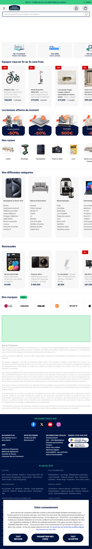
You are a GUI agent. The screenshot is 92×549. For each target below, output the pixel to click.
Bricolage (24, 159)
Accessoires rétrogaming (11, 477)
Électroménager (63, 201)
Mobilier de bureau (37, 224)
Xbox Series (37, 477)
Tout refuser (18, 537)
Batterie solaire (75, 493)
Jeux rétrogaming (19, 479)
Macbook (87, 208)
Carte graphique (37, 489)
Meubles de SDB (36, 227)
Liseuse (6, 224)
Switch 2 (22, 475)
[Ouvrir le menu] (4, 8)
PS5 (3, 475)
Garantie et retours (9, 454)
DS (42, 475)
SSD (3, 493)
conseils (21, 402)
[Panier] (85, 8)
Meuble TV (34, 211)
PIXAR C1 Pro (9, 90)
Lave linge (60, 208)
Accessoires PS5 (33, 475)
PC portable (6, 489)
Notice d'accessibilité (54, 455)
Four (58, 219)
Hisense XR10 (36, 274)
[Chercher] (86, 14)
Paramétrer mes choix (45, 537)
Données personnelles (54, 443)
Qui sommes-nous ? (9, 438)
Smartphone (40, 159)
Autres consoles (12, 475)
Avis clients (6, 440)
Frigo (59, 206)
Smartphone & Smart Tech (13, 201)
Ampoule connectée (10, 227)
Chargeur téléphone (10, 216)
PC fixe (86, 211)
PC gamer (87, 213)
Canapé (33, 206)
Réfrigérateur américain (78, 475)
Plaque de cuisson (63, 216)
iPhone (6, 206)
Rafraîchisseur (54, 491)
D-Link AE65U (63, 274)
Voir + (23, 297)
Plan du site (46, 466)
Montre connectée (10, 221)
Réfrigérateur (53, 475)
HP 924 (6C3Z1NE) (11, 274)
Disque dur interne (25, 491)
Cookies (49, 445)
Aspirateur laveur (63, 229)
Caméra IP (7, 229)
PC (13, 489)
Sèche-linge (61, 479)
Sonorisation (27, 477)
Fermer (88, 2)
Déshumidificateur (61, 493)
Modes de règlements (10, 452)
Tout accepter (73, 537)
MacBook (18, 489)
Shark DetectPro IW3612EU (37, 91)
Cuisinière (71, 479)
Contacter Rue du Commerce (13, 456)
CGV (47, 440)
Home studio (7, 479)
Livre (73, 159)
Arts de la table (35, 221)
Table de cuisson (67, 477)
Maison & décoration (38, 201)
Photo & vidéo (57, 159)
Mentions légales (52, 450)
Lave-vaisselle (54, 477)
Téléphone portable (10, 211)
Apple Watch (8, 219)
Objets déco (34, 229)
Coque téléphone (9, 213)
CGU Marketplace (57, 440)
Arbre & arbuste (64, 489)
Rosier (83, 489)
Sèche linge (61, 211)
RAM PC (14, 491)
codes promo (30, 402)
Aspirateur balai (63, 227)
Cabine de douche (67, 491)
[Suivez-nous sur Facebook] (33, 424)
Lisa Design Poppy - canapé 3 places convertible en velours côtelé (66, 93)
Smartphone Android (11, 208)
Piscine (78, 491)
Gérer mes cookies (53, 447)
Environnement (52, 438)
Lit (31, 216)
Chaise (32, 213)
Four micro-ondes (82, 479)
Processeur (37, 491)
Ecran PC (87, 216)
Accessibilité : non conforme (57, 452)
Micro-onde (61, 221)
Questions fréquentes (10, 449)
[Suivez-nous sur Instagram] (58, 424)
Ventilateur (76, 489)
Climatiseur (52, 489)
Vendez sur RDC (30, 438)
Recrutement (29, 440)
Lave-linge (64, 475)
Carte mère (88, 224)
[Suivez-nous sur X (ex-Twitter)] (41, 424)
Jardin (8, 159)
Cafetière (60, 224)
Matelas (33, 219)
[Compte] (76, 8)
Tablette (87, 219)
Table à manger (36, 208)
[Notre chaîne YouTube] (50, 424)
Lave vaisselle (62, 213)
